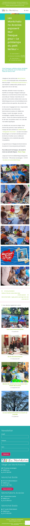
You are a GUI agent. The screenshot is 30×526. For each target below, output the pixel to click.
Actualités (17, 56)
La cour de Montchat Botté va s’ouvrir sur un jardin (15, 413)
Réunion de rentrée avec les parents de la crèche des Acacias (15, 384)
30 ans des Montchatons (15, 356)
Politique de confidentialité (17, 519)
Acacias (12, 56)
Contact (8, 519)
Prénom (3, 440)
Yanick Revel (16, 524)
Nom (2, 447)
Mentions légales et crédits (15, 521)
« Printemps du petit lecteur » (18, 82)
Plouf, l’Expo (21, 152)
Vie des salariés (23, 56)
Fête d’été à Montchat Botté (15, 329)
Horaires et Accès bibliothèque (11, 160)
